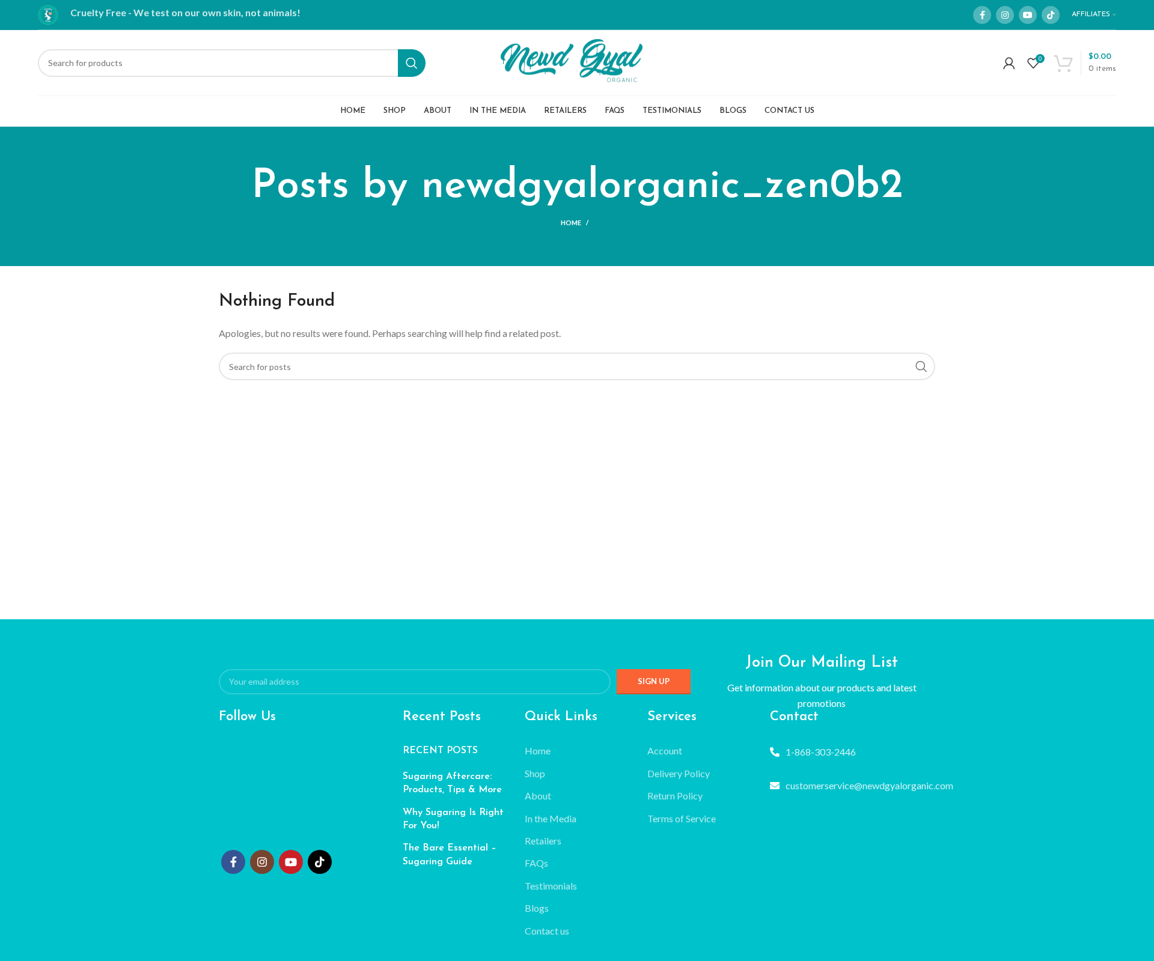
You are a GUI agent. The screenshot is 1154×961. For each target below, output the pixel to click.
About (538, 795)
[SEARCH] (412, 63)
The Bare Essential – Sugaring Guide (449, 854)
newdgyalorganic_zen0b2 (662, 186)
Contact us (547, 930)
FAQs (536, 863)
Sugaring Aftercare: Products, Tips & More (452, 783)
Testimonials (551, 885)
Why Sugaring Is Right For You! (453, 819)
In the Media (550, 818)
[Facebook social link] (982, 15)
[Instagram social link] (1005, 15)
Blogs (537, 908)
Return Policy (675, 795)
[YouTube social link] (1028, 15)
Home (571, 222)
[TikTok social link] (1051, 15)
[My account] (1009, 63)
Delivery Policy (678, 773)
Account (664, 750)
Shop (535, 773)
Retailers (543, 840)
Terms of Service (681, 818)
